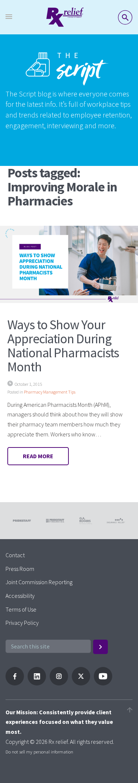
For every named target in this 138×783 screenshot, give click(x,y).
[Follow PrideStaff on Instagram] (59, 683)
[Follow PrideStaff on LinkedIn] (37, 683)
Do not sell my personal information (39, 752)
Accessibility (20, 595)
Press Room (20, 568)
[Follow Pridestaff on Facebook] (15, 683)
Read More (38, 456)
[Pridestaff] (65, 17)
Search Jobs (125, 17)
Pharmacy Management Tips (49, 392)
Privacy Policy (22, 622)
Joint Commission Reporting (39, 582)
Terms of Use (21, 609)
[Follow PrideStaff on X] (81, 683)
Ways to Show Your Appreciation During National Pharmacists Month (63, 345)
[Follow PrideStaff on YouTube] (103, 683)
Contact (15, 555)
